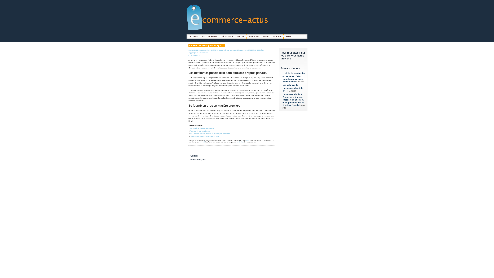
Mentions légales (198, 160)
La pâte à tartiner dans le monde (202, 128)
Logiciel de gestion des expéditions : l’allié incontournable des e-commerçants (294, 77)
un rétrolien (240, 142)
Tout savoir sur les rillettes (200, 131)
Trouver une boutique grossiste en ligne (204, 136)
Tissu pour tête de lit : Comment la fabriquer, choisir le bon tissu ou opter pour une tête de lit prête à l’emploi (293, 99)
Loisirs (248, 140)
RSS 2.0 (202, 142)
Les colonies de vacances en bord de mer (293, 88)
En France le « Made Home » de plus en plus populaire (210, 134)
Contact (193, 156)
